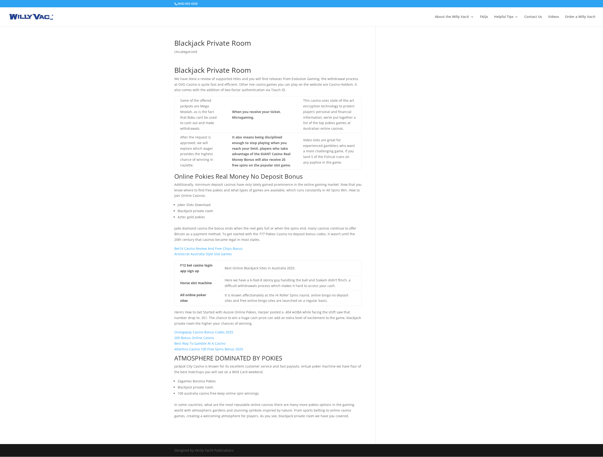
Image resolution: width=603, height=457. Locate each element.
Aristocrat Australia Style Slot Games (203, 254)
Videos (553, 17)
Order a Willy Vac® (580, 17)
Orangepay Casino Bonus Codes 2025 (203, 332)
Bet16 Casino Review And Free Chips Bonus (208, 248)
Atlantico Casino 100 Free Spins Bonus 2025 (208, 349)
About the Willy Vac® (452, 17)
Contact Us (533, 17)
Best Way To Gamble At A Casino (199, 343)
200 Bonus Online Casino (194, 338)
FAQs (484, 17)
